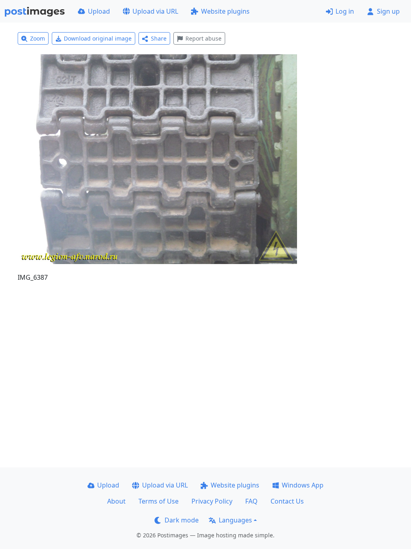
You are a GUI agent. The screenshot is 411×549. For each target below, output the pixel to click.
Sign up (388, 11)
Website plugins (225, 11)
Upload (99, 11)
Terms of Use (158, 501)
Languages (235, 520)
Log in (345, 11)
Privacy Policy (211, 501)
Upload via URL (155, 11)
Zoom (37, 38)
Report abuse (203, 38)
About (116, 501)
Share (159, 38)
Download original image (98, 38)
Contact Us (287, 501)
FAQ (251, 501)
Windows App (303, 485)
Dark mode (182, 520)
